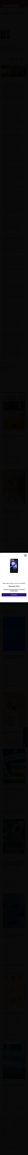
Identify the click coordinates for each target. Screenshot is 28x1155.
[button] (25, 555)
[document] (14, 577)
